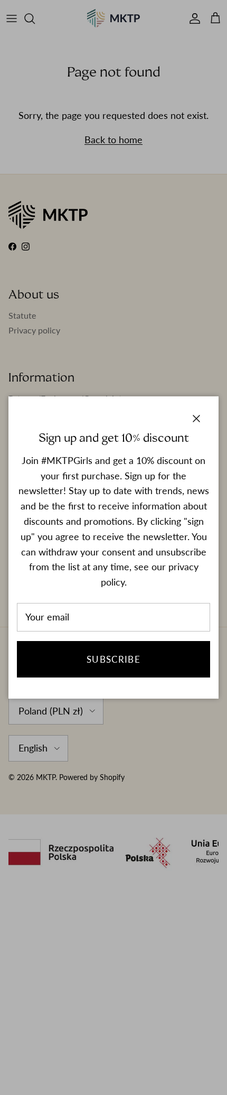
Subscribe (113, 659)
